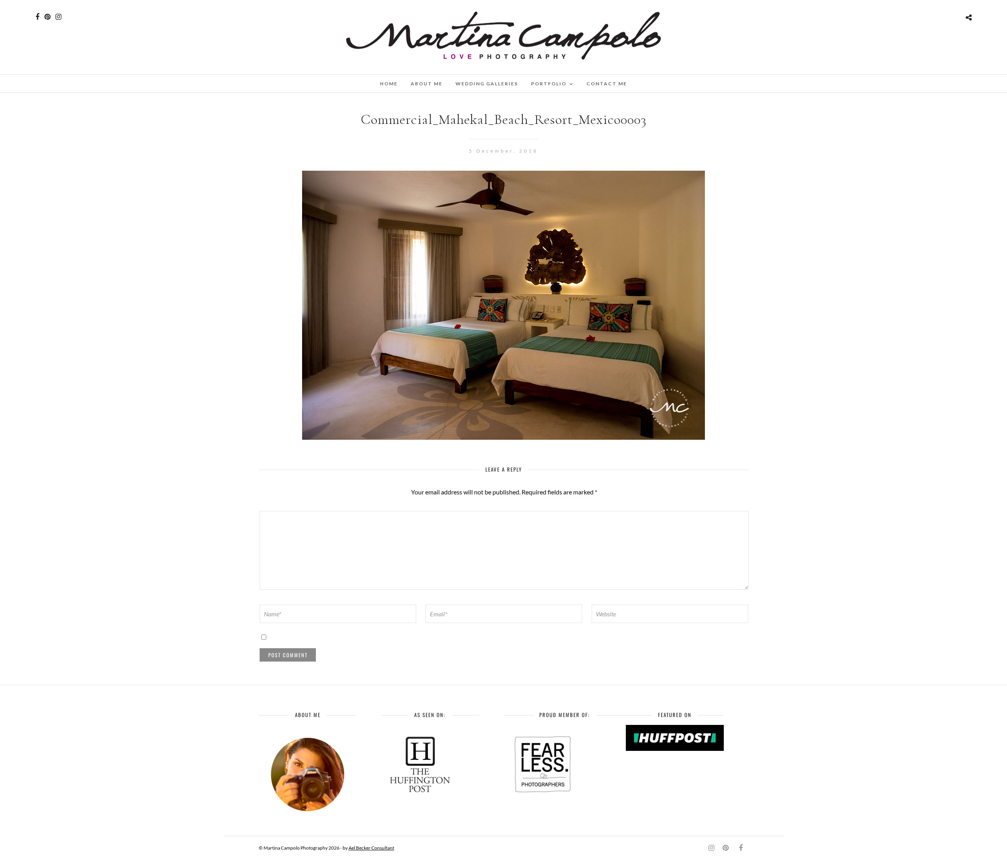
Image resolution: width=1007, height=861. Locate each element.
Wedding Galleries (487, 84)
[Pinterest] (47, 16)
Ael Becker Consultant (371, 848)
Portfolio (548, 84)
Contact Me (606, 84)
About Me (427, 84)
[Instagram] (58, 16)
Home (389, 84)
